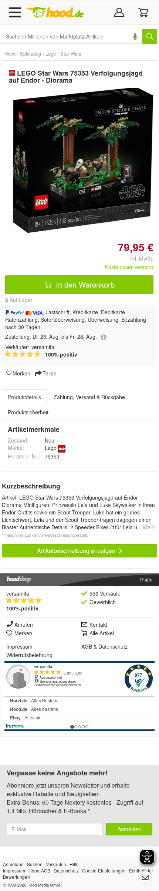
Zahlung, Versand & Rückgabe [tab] (89, 397)
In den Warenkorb (84, 284)
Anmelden (129, 829)
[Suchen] (149, 36)
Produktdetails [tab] (24, 397)
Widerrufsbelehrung (29, 655)
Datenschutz (113, 646)
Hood (10, 53)
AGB (86, 646)
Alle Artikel (101, 633)
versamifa (17, 593)
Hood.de (55, 12)
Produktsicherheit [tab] (28, 412)
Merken (21, 373)
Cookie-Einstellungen (104, 870)
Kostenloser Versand (129, 267)
